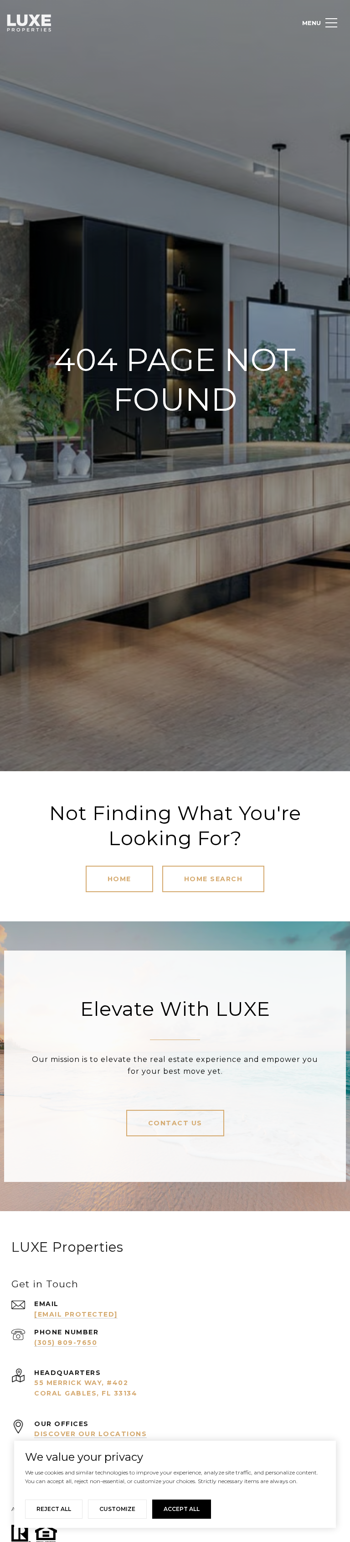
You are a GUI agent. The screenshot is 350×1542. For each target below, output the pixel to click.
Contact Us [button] (175, 1123)
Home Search (213, 879)
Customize (117, 1508)
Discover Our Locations (90, 1434)
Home (119, 879)
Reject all (53, 1508)
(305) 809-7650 (65, 1342)
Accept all (182, 1508)
